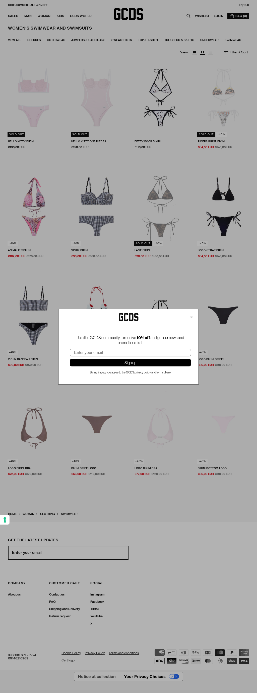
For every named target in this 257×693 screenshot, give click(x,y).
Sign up (130, 362)
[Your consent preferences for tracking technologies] (5, 520)
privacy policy (143, 372)
